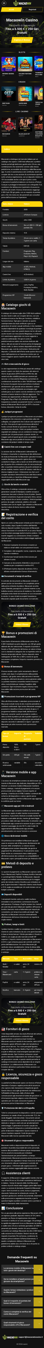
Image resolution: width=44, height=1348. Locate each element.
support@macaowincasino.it (31, 1337)
